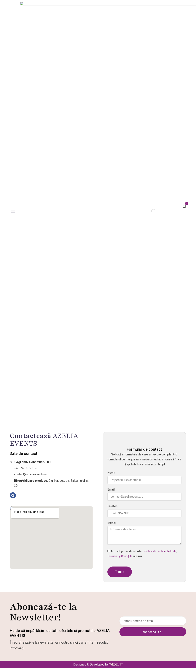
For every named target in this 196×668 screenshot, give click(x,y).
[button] (13, 211)
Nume (111, 473)
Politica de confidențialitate (160, 551)
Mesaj (111, 523)
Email (111, 489)
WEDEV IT (116, 664)
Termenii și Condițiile (119, 556)
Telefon (112, 506)
